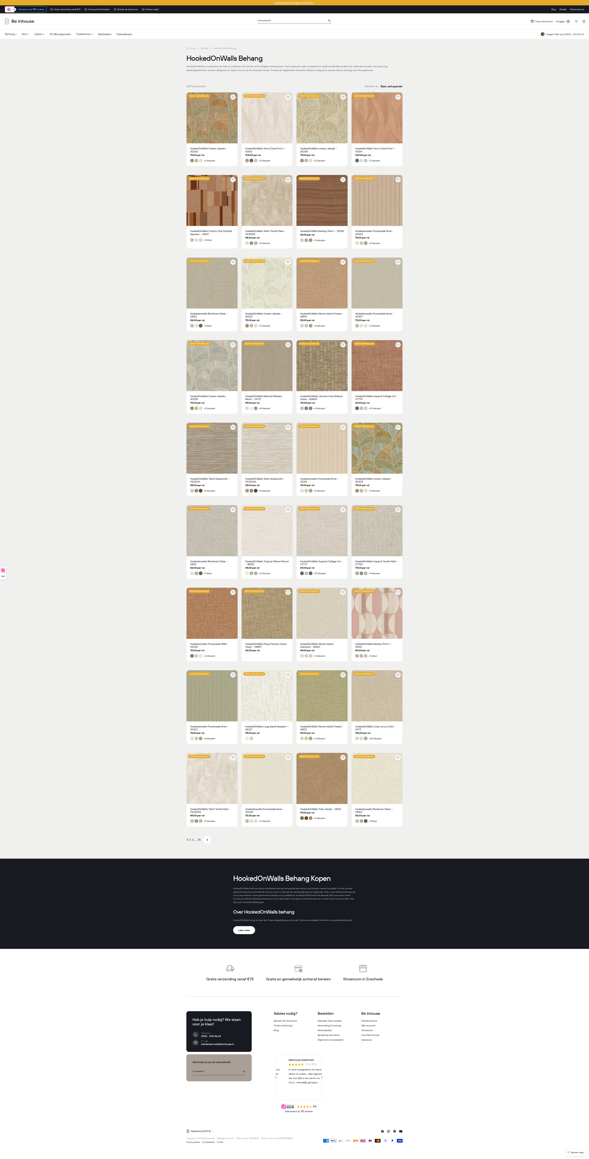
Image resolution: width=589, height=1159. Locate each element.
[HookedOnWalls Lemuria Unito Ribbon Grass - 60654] (322, 365)
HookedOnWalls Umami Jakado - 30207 (263, 315)
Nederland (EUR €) (201, 1131)
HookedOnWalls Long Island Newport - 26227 (267, 728)
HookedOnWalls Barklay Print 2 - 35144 (373, 645)
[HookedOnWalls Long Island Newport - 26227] (267, 695)
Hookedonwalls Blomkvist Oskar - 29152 (209, 315)
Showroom (367, 1030)
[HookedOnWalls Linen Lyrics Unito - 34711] (377, 695)
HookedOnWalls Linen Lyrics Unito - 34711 (375, 728)
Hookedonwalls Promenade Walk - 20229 (209, 645)
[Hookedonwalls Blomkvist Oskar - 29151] (212, 530)
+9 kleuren (264, 243)
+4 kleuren (374, 243)
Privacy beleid (193, 1142)
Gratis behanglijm (199, 96)
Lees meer (244, 930)
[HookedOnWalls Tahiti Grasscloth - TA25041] (212, 448)
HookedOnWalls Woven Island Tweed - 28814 (321, 315)
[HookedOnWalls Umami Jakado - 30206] (322, 118)
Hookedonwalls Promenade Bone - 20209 (264, 811)
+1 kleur (208, 240)
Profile (220, 1142)
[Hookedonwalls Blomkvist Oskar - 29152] (212, 283)
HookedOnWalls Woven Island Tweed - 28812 (321, 728)
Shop (193, 48)
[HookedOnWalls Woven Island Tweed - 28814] (322, 283)
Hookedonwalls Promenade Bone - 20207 (374, 315)
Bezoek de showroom (285, 1020)
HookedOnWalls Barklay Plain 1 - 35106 (322, 231)
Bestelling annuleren (329, 1035)
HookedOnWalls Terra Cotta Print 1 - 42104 (375, 150)
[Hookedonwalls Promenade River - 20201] (322, 448)
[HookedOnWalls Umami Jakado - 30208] (212, 365)
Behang (204, 48)
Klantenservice (369, 1020)
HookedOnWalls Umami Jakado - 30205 (208, 150)
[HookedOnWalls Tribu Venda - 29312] (322, 778)
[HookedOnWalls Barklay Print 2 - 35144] (377, 613)
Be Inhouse (209, 1138)
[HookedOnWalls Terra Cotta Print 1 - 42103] (267, 118)
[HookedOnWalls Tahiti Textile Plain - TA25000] (212, 778)
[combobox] (294, 21)
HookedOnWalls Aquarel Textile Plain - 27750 (376, 563)
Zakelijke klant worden (330, 1020)
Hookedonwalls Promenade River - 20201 (319, 480)
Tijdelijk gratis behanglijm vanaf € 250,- (294, 2)
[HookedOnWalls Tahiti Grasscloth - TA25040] (267, 448)
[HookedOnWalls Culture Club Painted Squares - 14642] (212, 200)
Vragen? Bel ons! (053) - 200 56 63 (565, 34)
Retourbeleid (324, 1030)
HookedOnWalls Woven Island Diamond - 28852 (316, 645)
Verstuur (244, 1071)
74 (199, 840)
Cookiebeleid (208, 1142)
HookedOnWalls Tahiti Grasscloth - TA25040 (265, 480)
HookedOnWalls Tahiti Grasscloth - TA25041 (209, 480)
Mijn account (368, 1025)
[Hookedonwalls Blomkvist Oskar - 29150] (377, 778)
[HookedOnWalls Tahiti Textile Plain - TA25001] (267, 200)
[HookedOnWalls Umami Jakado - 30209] (377, 448)
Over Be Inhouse (370, 1035)
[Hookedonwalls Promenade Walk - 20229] (212, 613)
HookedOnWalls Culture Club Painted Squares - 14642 (211, 232)
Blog (276, 1030)
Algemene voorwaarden (331, 1039)
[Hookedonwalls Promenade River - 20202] (212, 695)
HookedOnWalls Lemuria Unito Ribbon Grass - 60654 (321, 398)
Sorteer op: (372, 86)
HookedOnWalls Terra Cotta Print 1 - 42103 (265, 150)
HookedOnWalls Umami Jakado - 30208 (208, 398)
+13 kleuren (375, 408)
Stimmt (230, 1138)
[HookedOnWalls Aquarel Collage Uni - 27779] (377, 365)
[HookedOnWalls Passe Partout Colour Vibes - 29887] (267, 613)
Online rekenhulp (283, 1025)
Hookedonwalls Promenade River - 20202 (209, 728)
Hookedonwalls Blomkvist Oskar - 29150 (374, 811)
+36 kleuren (375, 738)
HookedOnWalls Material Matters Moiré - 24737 (263, 398)
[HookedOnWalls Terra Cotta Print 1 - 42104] (377, 118)
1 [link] (187, 840)
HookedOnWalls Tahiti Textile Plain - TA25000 (210, 811)
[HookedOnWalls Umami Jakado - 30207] (267, 283)
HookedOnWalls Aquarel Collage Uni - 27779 (376, 398)
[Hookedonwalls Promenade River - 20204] (377, 200)
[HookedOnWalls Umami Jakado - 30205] (212, 118)
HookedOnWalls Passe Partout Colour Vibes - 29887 (266, 645)
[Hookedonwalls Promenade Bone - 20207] (377, 283)
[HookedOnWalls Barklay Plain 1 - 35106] (322, 200)
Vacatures (366, 1039)
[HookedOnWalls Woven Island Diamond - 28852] (322, 613)
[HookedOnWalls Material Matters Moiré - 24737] (267, 365)
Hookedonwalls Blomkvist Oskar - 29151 (209, 563)
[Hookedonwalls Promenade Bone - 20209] (267, 778)
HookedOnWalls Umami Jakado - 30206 (318, 150)
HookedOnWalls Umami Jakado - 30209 (373, 480)
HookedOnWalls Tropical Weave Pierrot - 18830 (267, 563)
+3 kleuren (319, 240)
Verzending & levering (329, 1025)
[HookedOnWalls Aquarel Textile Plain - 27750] (377, 530)
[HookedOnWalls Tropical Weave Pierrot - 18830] (267, 530)
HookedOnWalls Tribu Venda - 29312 (320, 809)
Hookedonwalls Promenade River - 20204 (374, 232)
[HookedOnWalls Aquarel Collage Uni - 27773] (322, 530)
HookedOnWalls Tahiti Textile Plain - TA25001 (265, 232)
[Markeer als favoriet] (233, 97)
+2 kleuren (209, 160)
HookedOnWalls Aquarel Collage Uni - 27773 (321, 563)
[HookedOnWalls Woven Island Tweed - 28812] (322, 695)
